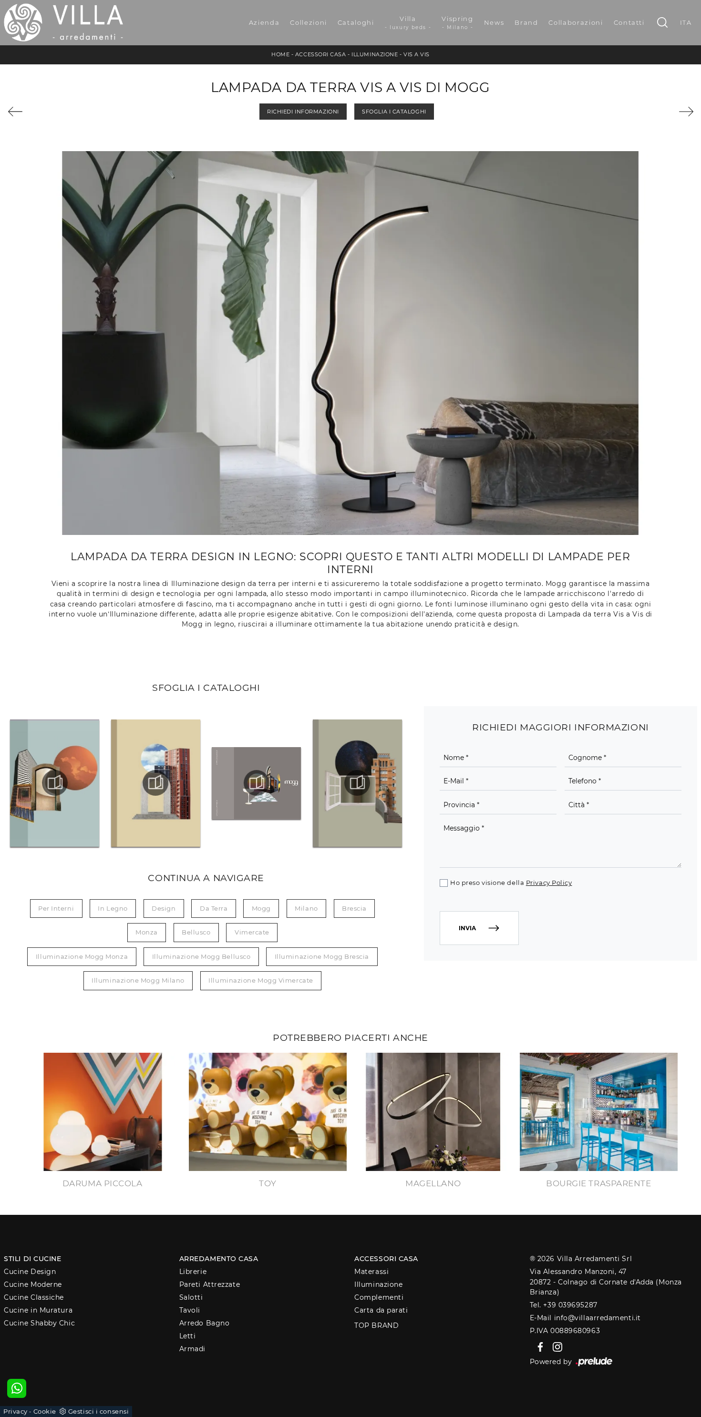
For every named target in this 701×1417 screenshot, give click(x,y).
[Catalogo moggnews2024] (357, 782)
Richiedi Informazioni (303, 111)
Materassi (371, 1271)
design (163, 908)
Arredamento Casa (218, 1258)
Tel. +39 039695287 (564, 1305)
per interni (56, 908)
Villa (408, 23)
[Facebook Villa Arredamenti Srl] (538, 1346)
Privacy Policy (549, 882)
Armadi (192, 1349)
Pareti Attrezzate (209, 1284)
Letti (187, 1336)
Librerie (192, 1271)
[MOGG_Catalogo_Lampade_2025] (257, 782)
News (494, 22)
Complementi (378, 1297)
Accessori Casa (320, 54)
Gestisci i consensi (98, 1411)
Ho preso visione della (511, 882)
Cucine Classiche (34, 1297)
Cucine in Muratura (38, 1310)
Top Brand (376, 1325)
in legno (112, 908)
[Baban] (639, 111)
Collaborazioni (575, 22)
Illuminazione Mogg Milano (138, 980)
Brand (526, 22)
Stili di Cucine (32, 1258)
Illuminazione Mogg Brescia (322, 956)
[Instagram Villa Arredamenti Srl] (554, 1346)
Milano (306, 908)
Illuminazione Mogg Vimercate (260, 980)
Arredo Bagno (204, 1323)
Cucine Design (30, 1271)
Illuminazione (374, 54)
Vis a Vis (416, 54)
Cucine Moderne (33, 1284)
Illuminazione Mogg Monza (82, 956)
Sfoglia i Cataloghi (394, 111)
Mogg (261, 908)
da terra (213, 908)
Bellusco (196, 932)
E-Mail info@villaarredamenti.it (585, 1318)
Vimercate (252, 932)
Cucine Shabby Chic (39, 1323)
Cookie (44, 1411)
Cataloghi (356, 22)
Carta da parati (381, 1310)
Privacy (15, 1411)
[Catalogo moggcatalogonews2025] (55, 782)
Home (280, 54)
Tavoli (189, 1310)
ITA (686, 22)
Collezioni (308, 22)
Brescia (354, 908)
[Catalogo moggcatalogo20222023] (156, 782)
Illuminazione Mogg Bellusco (201, 956)
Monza (146, 932)
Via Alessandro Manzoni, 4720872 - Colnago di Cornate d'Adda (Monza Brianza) (606, 1281)
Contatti (629, 22)
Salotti (191, 1297)
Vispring (457, 23)
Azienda (264, 22)
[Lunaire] (62, 111)
